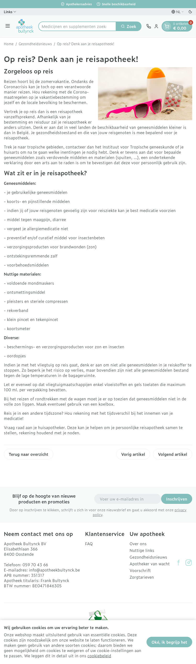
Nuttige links (142, 550)
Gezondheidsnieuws (35, 43)
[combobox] (77, 26)
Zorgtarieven (142, 577)
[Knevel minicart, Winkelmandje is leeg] (167, 26)
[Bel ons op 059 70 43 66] (148, 26)
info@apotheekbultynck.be (54, 570)
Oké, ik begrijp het (169, 642)
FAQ (89, 543)
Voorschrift (140, 570)
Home (9, 43)
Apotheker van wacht (150, 563)
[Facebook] (178, 562)
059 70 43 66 (35, 564)
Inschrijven (176, 499)
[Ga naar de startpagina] (24, 26)
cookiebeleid (99, 656)
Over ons (138, 543)
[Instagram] (188, 562)
